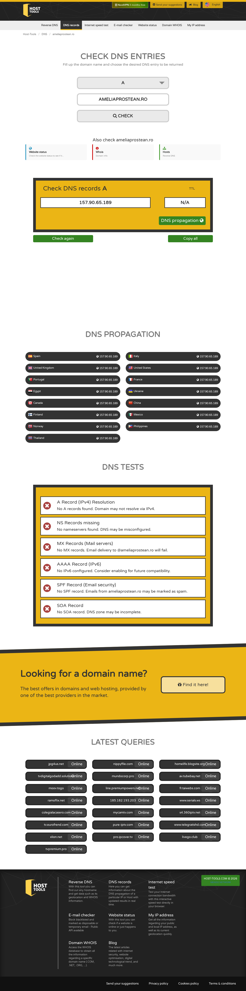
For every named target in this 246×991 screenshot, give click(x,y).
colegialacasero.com (56, 812)
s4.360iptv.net (190, 812)
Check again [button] (63, 238)
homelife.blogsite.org (190, 764)
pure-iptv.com (123, 825)
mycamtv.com (123, 812)
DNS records (71, 25)
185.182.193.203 (123, 800)
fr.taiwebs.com (190, 788)
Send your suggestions (168, 4)
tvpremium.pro (56, 849)
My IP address (196, 25)
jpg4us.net (56, 764)
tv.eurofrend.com (56, 825)
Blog (195, 4)
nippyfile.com (123, 764)
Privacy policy (158, 983)
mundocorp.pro (123, 776)
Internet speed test (96, 25)
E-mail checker (123, 25)
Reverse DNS (49, 25)
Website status (147, 25)
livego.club (190, 837)
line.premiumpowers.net (123, 788)
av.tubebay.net (189, 776)
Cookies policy (188, 983)
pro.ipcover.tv (123, 837)
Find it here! (195, 684)
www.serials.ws (190, 800)
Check (125, 116)
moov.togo (56, 788)
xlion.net (56, 837)
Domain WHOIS (172, 25)
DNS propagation (180, 220)
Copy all (190, 238)
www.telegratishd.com (190, 825)
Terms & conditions (222, 983)
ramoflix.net (56, 800)
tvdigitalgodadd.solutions (56, 776)
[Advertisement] (123, 285)
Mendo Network (220, 882)
